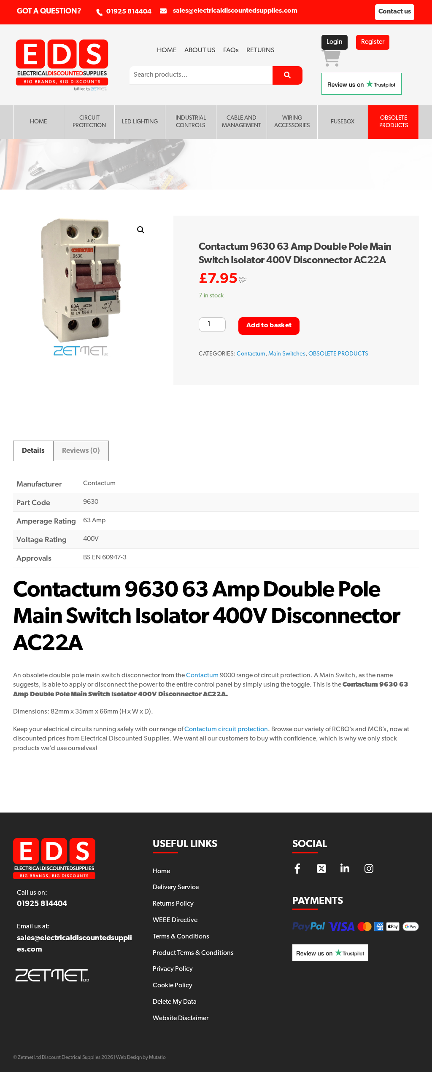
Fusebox (342, 122)
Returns (260, 50)
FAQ (231, 50)
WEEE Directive (175, 920)
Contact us (394, 11)
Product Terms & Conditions (193, 953)
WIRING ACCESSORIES (292, 122)
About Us (200, 50)
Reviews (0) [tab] (81, 450)
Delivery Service (176, 887)
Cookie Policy (172, 985)
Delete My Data (175, 1002)
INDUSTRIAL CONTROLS (191, 122)
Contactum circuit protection (226, 729)
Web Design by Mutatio (141, 1057)
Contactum (251, 354)
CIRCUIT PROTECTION (89, 122)
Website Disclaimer (180, 1018)
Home (167, 50)
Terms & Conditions (181, 936)
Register (372, 42)
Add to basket (269, 325)
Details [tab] (33, 450)
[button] (140, 230)
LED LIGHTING (140, 122)
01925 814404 (128, 11)
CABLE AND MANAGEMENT (241, 122)
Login (335, 42)
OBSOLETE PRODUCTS (393, 122)
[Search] (287, 75)
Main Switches (286, 354)
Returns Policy (173, 904)
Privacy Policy (173, 969)
